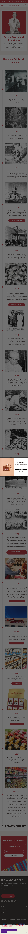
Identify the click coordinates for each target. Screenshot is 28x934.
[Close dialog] (27, 459)
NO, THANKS (21, 471)
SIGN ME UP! (21, 469)
